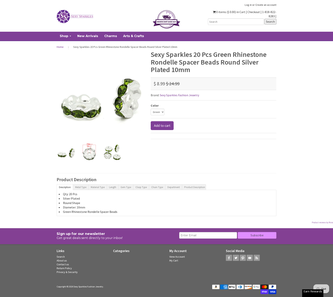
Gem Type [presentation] (126, 187)
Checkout (253, 12)
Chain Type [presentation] (157, 187)
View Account (177, 256)
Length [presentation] (112, 187)
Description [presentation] (65, 187)
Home (60, 47)
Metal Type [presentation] (80, 187)
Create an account (265, 5)
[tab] (65, 187)
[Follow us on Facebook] (229, 258)
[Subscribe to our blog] (257, 258)
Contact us (63, 264)
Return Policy (64, 268)
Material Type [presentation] (98, 187)
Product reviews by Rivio (322, 222)
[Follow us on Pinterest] (243, 258)
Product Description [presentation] (194, 187)
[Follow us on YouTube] (250, 258)
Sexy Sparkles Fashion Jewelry (179, 95)
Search (61, 256)
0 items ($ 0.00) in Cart (230, 12)
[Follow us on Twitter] (236, 258)
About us (62, 260)
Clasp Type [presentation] (141, 187)
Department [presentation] (173, 187)
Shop (64, 36)
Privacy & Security (67, 272)
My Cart (173, 260)
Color (155, 105)
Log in (248, 5)
